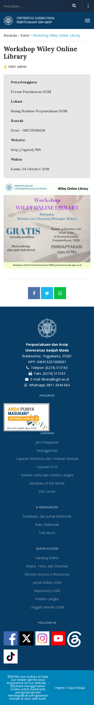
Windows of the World (47, 483)
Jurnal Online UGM (47, 582)
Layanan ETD (47, 467)
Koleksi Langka (47, 599)
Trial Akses (47, 532)
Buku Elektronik (47, 524)
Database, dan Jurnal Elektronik (47, 516)
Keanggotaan (47, 450)
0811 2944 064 (58, 385)
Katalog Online (47, 558)
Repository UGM (47, 590)
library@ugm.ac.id (55, 379)
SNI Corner (47, 491)
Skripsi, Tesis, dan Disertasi (47, 566)
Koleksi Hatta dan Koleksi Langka (47, 475)
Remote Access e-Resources (47, 574)
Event (24, 35)
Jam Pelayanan (47, 442)
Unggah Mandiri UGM (47, 607)
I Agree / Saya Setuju (70, 687)
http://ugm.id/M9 (26, 150)
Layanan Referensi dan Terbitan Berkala (47, 458)
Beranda (10, 35)
